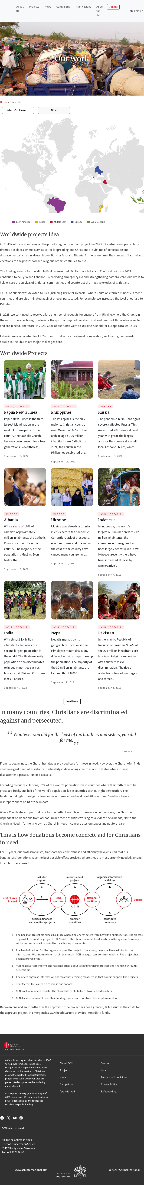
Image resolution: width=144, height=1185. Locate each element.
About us (20, 9)
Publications (83, 7)
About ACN (66, 1063)
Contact (106, 1063)
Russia (104, 412)
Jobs (103, 1070)
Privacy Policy (109, 1084)
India (8, 633)
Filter (54, 110)
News (47, 7)
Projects (34, 7)
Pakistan (106, 633)
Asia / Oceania (17, 406)
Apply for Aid (99, 11)
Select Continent (16, 110)
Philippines (61, 412)
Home (3, 102)
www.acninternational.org (31, 1170)
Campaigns (63, 7)
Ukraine (58, 520)
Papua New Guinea (20, 412)
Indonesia (107, 520)
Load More (72, 701)
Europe (105, 406)
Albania (11, 520)
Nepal (56, 633)
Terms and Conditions (114, 1077)
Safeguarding (109, 1091)
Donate (113, 7)
